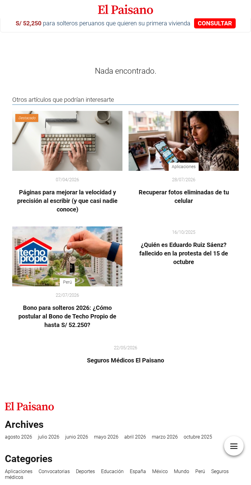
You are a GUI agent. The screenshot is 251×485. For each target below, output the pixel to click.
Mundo (181, 471)
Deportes (85, 471)
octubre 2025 (198, 437)
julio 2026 (48, 437)
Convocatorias (54, 471)
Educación (112, 471)
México (160, 471)
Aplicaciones (18, 471)
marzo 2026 (165, 437)
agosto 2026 (18, 437)
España (138, 471)
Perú (200, 471)
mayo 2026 (106, 437)
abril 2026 (135, 437)
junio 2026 (76, 437)
